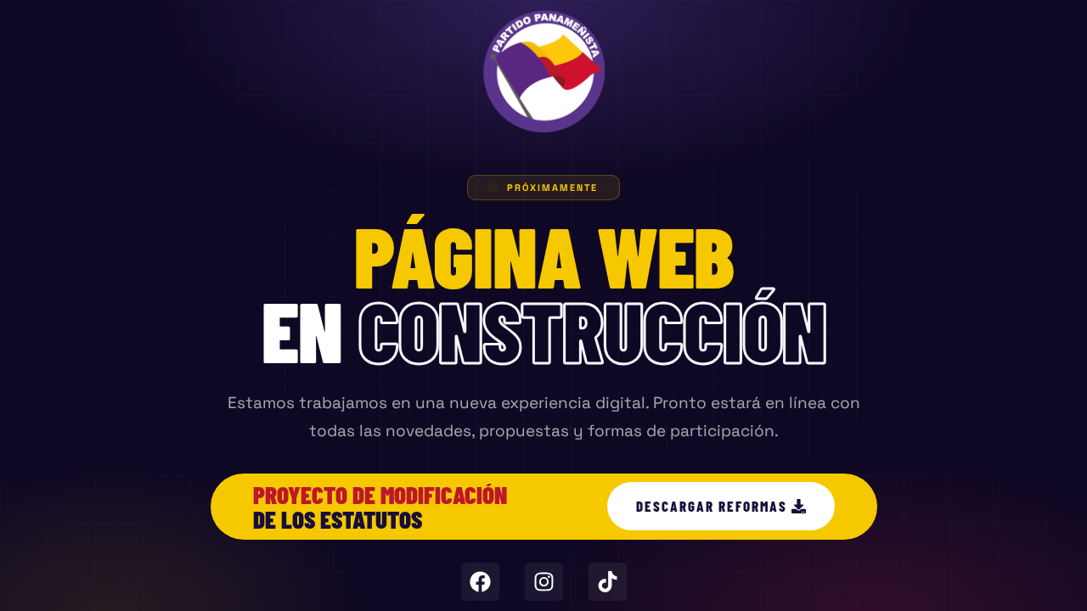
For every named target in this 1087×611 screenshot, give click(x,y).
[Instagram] (544, 582)
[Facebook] (480, 582)
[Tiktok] (608, 582)
